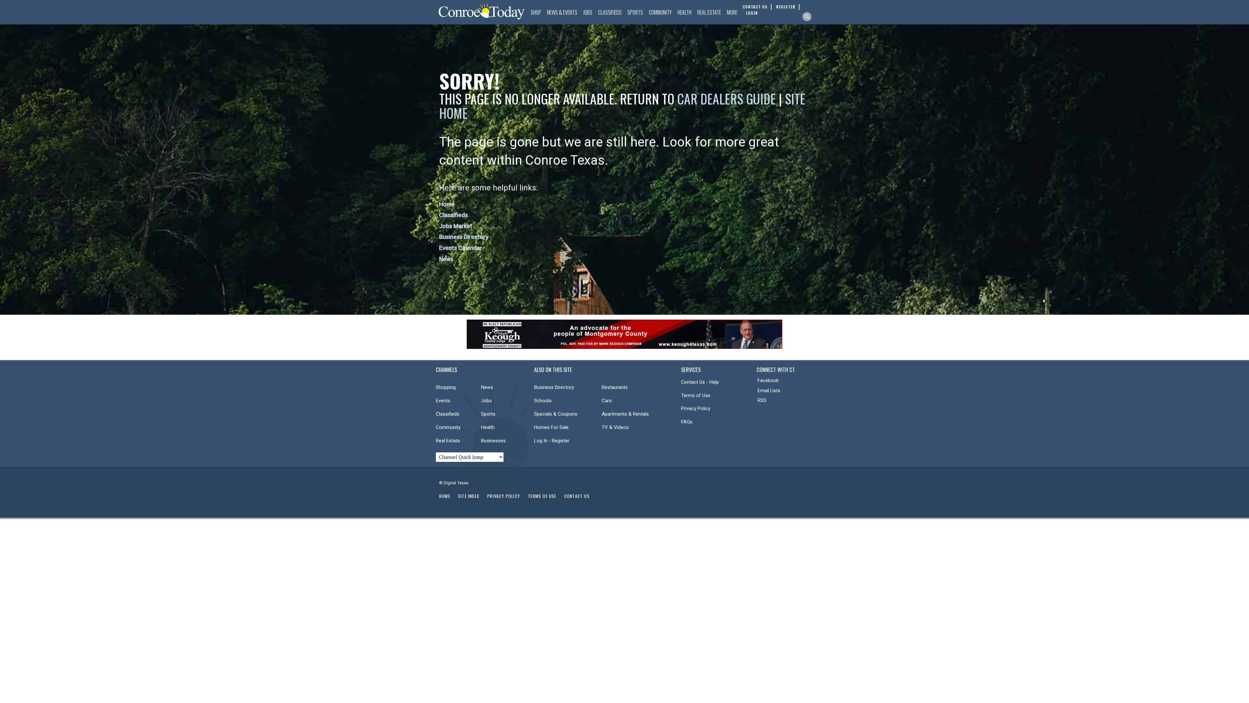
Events (443, 401)
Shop (536, 12)
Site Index (468, 496)
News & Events (562, 12)
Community (660, 12)
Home (447, 204)
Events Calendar (460, 247)
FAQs (686, 422)
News (446, 258)
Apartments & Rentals (625, 414)
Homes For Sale (551, 427)
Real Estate (709, 12)
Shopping (446, 387)
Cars (607, 401)
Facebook (768, 380)
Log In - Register (552, 441)
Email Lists (769, 390)
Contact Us (577, 496)
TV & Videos (615, 427)
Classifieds (610, 12)
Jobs (587, 12)
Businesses (493, 441)
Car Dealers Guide (726, 98)
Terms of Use (695, 395)
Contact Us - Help (700, 382)
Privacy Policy (695, 408)
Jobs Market (455, 226)
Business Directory (464, 236)
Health (685, 12)
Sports (635, 12)
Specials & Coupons (555, 414)
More (732, 12)
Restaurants (615, 387)
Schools (543, 401)
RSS (762, 400)
